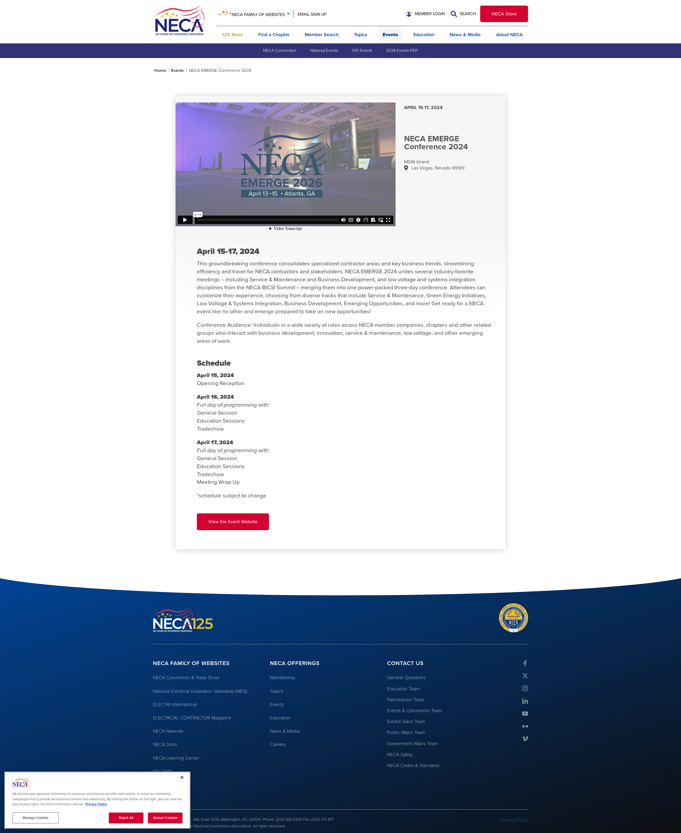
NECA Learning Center (176, 758)
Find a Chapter (274, 35)
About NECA (509, 35)
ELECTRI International (175, 704)
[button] (425, 14)
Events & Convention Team (414, 711)
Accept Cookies (165, 817)
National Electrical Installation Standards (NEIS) (200, 691)
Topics (360, 35)
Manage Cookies (36, 817)
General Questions (406, 678)
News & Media (465, 35)
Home (160, 70)
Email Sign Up (312, 14)
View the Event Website (233, 522)
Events (390, 35)
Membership (282, 678)
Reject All (126, 817)
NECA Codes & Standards (413, 765)
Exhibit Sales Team (406, 721)
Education (423, 35)
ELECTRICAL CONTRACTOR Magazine (192, 718)
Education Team (403, 689)
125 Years (232, 35)
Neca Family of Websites (258, 14)
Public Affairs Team (406, 732)
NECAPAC (163, 771)
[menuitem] (280, 50)
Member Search (322, 35)
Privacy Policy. (96, 804)
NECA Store (504, 14)
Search (467, 14)
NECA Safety (400, 754)
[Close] (182, 777)
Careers (278, 744)
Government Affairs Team (412, 744)
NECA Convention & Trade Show (186, 678)
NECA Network (168, 731)
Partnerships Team (405, 700)
